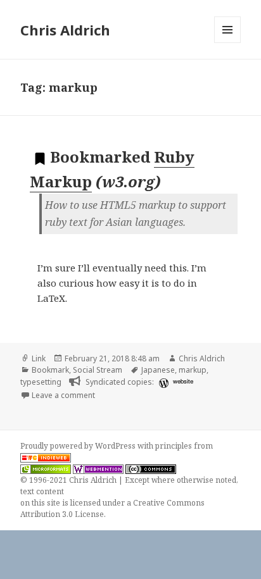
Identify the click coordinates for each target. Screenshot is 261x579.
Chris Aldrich (65, 29)
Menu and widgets (228, 42)
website (183, 381)
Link (39, 358)
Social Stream (97, 369)
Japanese (158, 369)
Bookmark (50, 369)
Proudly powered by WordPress (78, 445)
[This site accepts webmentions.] (98, 469)
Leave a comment (63, 395)
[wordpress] (162, 382)
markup (193, 369)
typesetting (40, 382)
